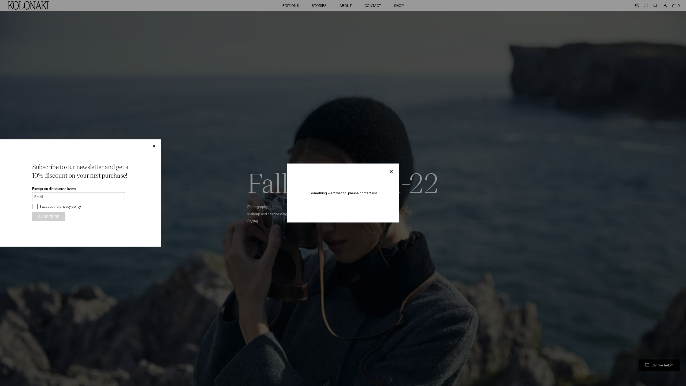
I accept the (60, 206)
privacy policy (70, 206)
